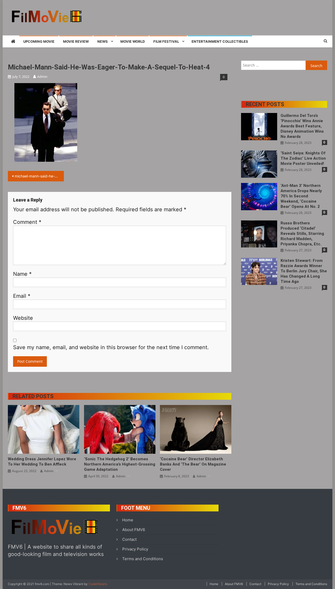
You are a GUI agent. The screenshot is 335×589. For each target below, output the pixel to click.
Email (21, 296)
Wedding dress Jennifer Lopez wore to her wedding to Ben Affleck (42, 462)
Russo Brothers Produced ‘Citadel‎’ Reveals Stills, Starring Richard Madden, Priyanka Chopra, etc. (302, 233)
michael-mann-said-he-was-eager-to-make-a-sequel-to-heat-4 (39, 176)
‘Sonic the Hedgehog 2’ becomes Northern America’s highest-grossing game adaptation (119, 464)
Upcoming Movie (38, 41)
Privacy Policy (135, 549)
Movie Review (76, 41)
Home (127, 519)
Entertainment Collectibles (220, 41)
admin (42, 76)
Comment (27, 222)
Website (23, 318)
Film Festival (166, 41)
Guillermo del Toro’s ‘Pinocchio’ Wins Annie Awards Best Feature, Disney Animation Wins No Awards (302, 126)
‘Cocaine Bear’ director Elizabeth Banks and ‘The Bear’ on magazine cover (193, 464)
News (102, 41)
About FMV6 (133, 529)
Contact (129, 539)
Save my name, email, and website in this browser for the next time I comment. (111, 347)
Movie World (132, 41)
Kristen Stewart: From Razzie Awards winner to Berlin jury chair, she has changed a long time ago (304, 271)
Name (22, 274)
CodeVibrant (97, 584)
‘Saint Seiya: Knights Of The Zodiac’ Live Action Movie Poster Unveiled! (303, 158)
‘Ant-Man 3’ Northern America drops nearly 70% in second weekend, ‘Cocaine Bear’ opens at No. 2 (301, 196)
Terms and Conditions (142, 558)
